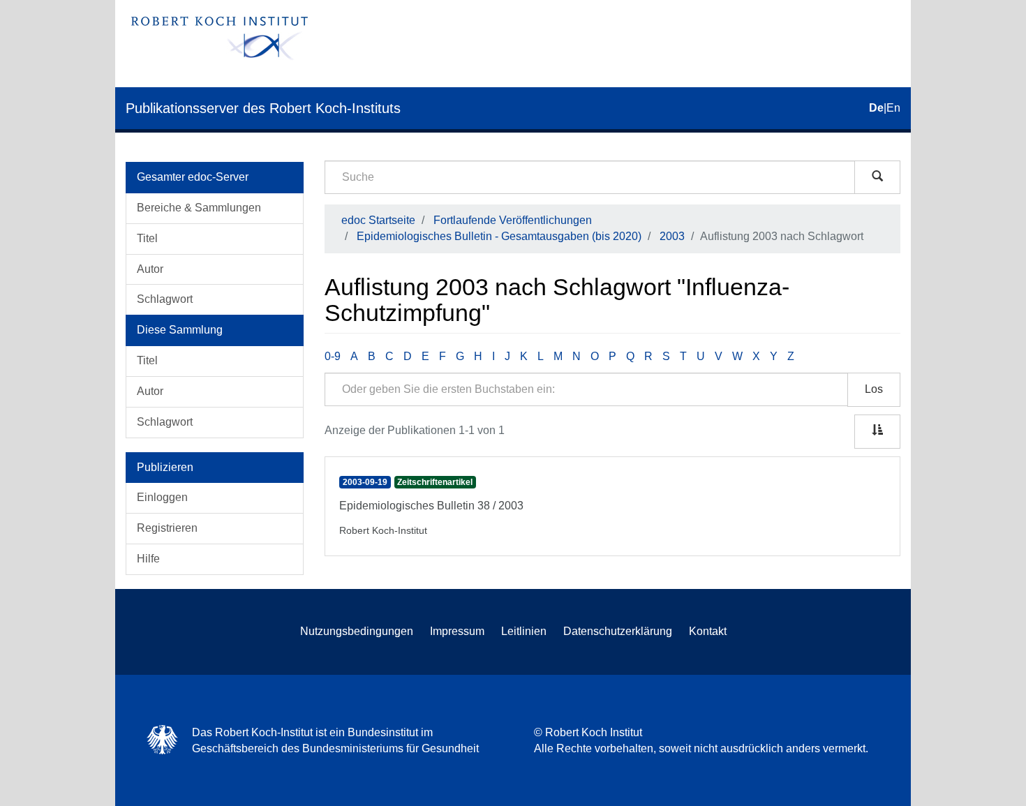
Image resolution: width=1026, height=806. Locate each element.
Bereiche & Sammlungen (199, 208)
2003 (672, 236)
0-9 (333, 356)
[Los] (877, 177)
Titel (147, 238)
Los (874, 389)
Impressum (457, 631)
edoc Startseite (378, 220)
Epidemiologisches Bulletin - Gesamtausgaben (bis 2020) (499, 236)
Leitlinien (524, 631)
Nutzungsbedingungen (356, 631)
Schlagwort (165, 299)
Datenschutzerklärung (617, 631)
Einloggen (162, 497)
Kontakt (708, 631)
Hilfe (148, 559)
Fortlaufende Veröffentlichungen (512, 220)
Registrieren (167, 528)
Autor (150, 269)
